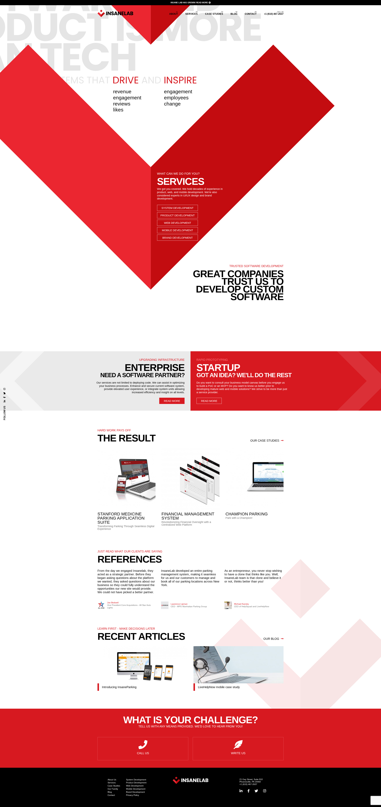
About (173, 14)
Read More (202, 2)
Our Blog (271, 638)
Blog (234, 14)
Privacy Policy (132, 795)
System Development (177, 208)
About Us (112, 779)
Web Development (177, 222)
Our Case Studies (265, 440)
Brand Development (177, 237)
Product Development (177, 215)
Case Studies (214, 14)
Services (191, 14)
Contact (251, 14)
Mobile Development (177, 230)
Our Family (113, 789)
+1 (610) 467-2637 (274, 13)
